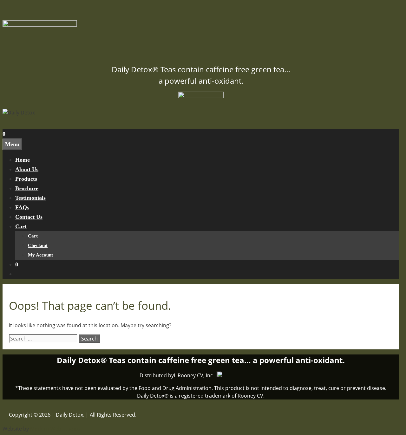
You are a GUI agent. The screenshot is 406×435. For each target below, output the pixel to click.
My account (40, 254)
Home (22, 160)
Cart (21, 226)
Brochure (26, 188)
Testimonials (30, 198)
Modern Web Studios (55, 428)
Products (26, 179)
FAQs (22, 207)
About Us (26, 169)
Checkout (38, 245)
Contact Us (29, 217)
